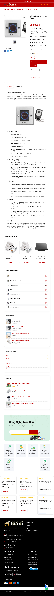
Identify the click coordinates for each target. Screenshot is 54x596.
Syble (7, 361)
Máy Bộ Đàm (13, 302)
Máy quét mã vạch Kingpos (15, 294)
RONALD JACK (9, 363)
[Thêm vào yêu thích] (31, 70)
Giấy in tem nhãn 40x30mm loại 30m (20, 340)
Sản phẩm (13, 9)
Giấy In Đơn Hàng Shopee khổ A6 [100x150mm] (23, 403)
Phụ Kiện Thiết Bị (13, 276)
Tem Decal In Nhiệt (14, 285)
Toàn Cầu (8, 355)
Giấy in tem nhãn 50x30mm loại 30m (20, 333)
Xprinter (7, 358)
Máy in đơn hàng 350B (17, 320)
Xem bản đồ (5, 491)
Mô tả (10, 86)
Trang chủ (6, 9)
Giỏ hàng (35, 62)
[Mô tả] (39, 70)
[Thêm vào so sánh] (35, 70)
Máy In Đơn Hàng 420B (17, 326)
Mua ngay (43, 62)
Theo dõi (33, 432)
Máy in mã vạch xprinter (15, 298)
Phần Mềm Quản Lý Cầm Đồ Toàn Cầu (21, 383)
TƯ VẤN (34, 65)
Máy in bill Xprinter (14, 289)
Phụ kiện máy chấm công (31, 9)
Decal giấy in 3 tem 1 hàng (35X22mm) (21, 390)
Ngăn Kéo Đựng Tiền (14, 307)
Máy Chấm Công (20, 9)
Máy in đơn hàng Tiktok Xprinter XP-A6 (21, 396)
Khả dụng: (32, 53)
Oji (6, 368)
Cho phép (48, 594)
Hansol (7, 366)
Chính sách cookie (42, 591)
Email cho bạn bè (8, 54)
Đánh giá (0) (19, 86)
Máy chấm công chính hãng (16, 280)
